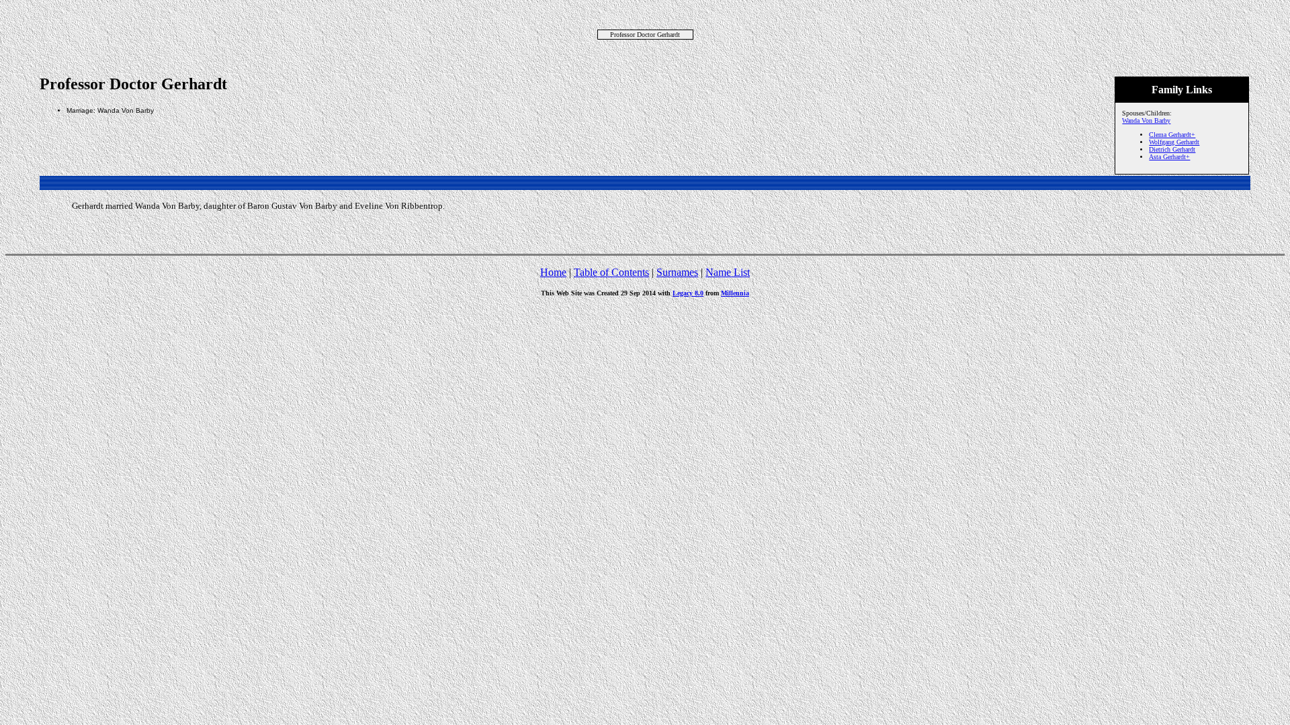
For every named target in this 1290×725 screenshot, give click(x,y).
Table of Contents (611, 272)
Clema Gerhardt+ (1172, 134)
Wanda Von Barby (1146, 120)
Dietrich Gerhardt (1172, 149)
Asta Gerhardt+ (1169, 156)
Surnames (677, 272)
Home (553, 272)
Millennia (735, 293)
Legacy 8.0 (688, 293)
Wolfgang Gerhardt (1174, 142)
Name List (727, 272)
